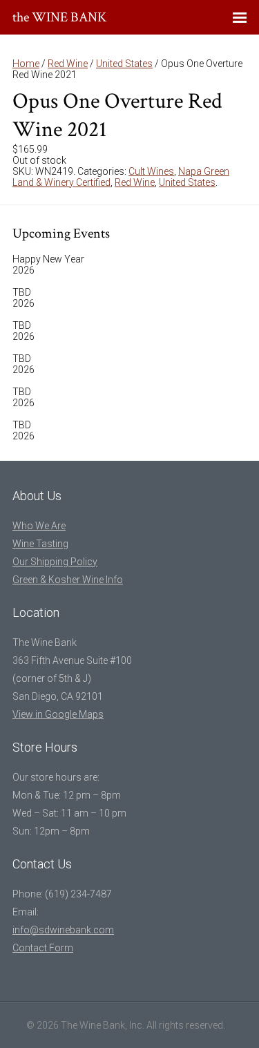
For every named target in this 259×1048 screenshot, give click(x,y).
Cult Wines (151, 171)
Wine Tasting (40, 543)
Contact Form (42, 947)
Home (25, 63)
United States (124, 63)
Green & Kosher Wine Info (67, 579)
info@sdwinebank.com (63, 929)
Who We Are (39, 525)
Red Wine (68, 63)
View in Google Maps (58, 714)
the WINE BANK (59, 17)
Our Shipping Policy (54, 561)
